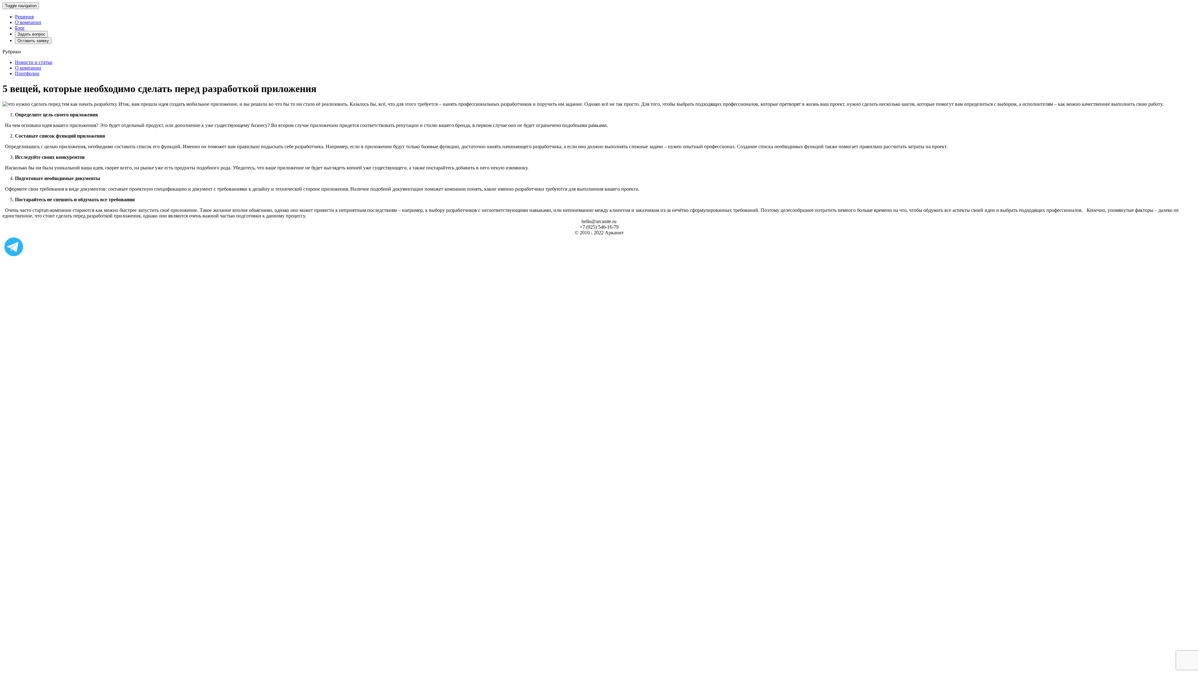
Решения (24, 16)
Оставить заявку (33, 40)
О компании (28, 22)
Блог (20, 28)
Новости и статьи (33, 62)
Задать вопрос (31, 34)
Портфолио (27, 73)
